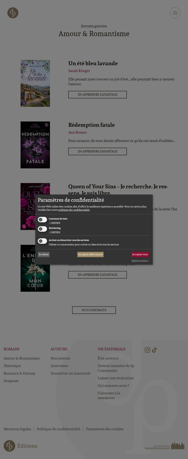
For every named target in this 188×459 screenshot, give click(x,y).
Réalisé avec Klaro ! (140, 260)
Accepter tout (140, 254)
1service (54, 222)
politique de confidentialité (74, 210)
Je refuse (44, 254)
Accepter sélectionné (90, 254)
